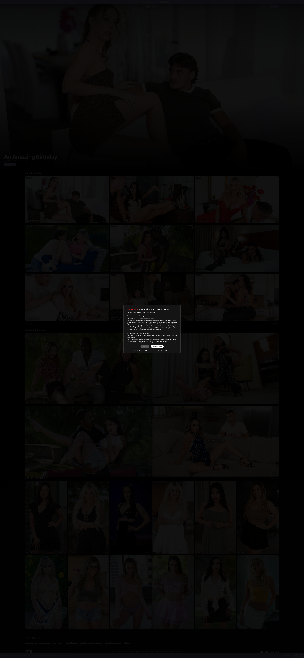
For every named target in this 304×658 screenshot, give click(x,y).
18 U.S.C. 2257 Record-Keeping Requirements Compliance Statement (152, 350)
